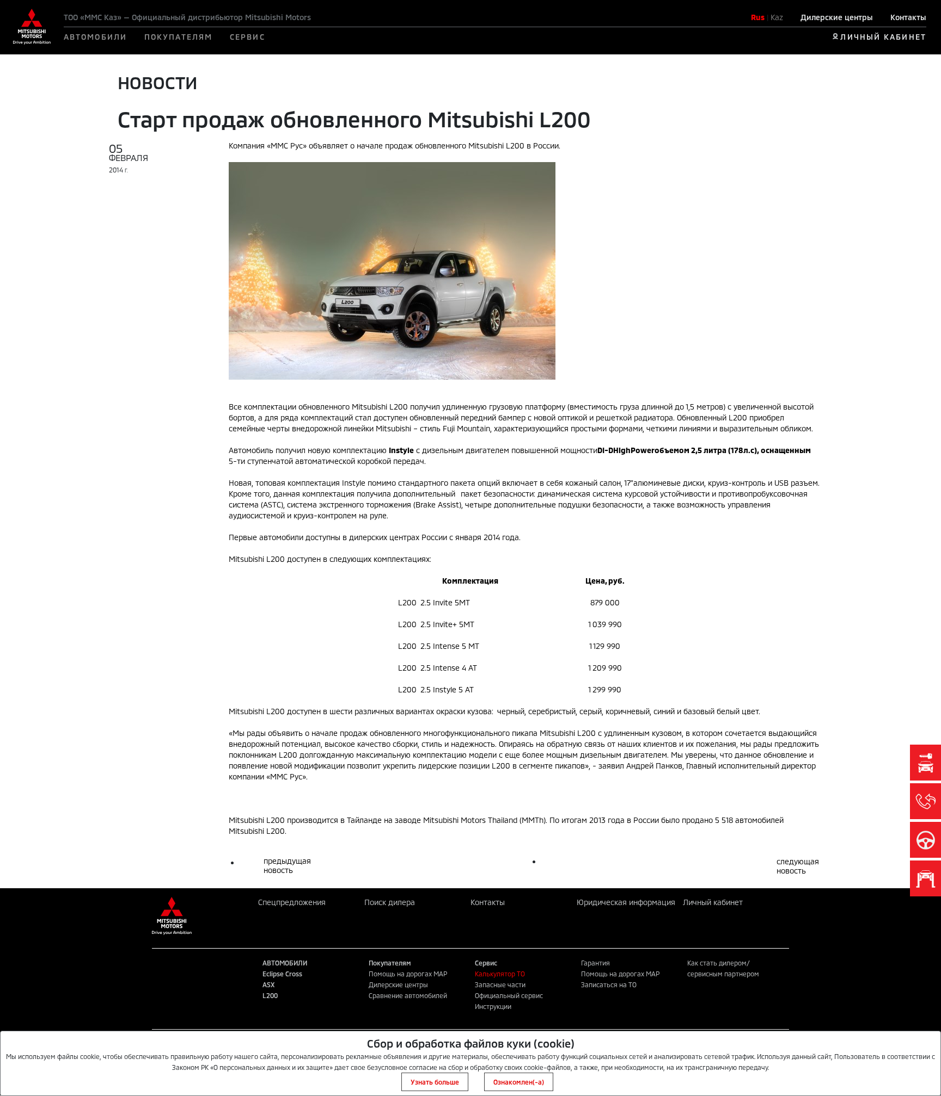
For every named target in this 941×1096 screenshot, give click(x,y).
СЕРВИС (247, 36)
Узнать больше (435, 1082)
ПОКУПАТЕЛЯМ (178, 36)
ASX (268, 984)
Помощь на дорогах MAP (408, 973)
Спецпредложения (292, 902)
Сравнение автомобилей (408, 995)
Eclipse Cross (282, 973)
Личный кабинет (713, 902)
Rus (758, 17)
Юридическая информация (626, 902)
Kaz (777, 17)
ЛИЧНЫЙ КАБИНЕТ (883, 36)
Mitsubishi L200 (380, 406)
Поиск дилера (389, 902)
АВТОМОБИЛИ (95, 36)
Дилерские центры (837, 17)
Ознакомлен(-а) (518, 1082)
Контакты (908, 17)
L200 (270, 995)
